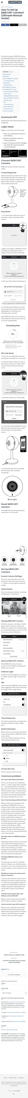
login (6, 981)
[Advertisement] (14, 41)
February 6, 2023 (5, 21)
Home (2, 7)
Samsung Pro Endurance (15, 1002)
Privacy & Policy (13, 1077)
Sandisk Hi (12, 1016)
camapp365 (17, 1090)
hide (11, 72)
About (5, 1077)
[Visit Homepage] (15, 2)
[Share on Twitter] (14, 25)
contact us (21, 1077)
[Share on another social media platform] (23, 25)
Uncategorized (8, 7)
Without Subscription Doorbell (9, 1029)
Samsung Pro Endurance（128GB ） (17, 1012)
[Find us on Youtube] (13, 1094)
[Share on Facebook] (5, 25)
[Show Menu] (2, 2)
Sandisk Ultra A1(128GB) (19, 1021)
